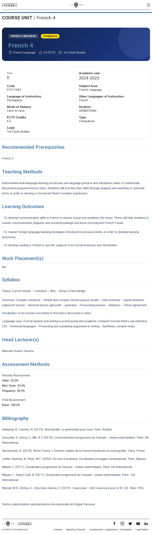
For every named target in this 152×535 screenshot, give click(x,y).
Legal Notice (142, 529)
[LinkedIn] (146, 524)
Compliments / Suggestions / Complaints (110, 529)
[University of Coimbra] (9, 4)
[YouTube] (138, 524)
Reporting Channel (75, 529)
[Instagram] (122, 524)
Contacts (57, 529)
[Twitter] (130, 524)
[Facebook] (114, 524)
